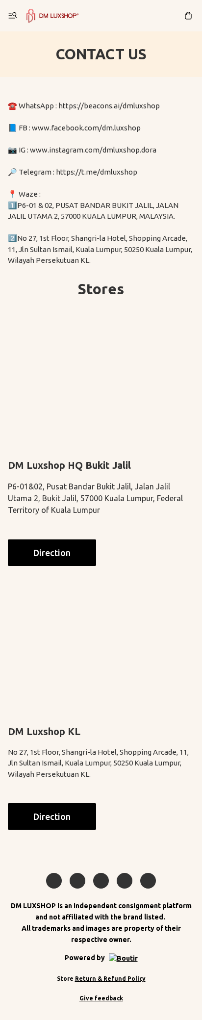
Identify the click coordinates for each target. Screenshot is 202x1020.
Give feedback (101, 998)
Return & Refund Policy (110, 978)
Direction (52, 553)
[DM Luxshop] (52, 16)
